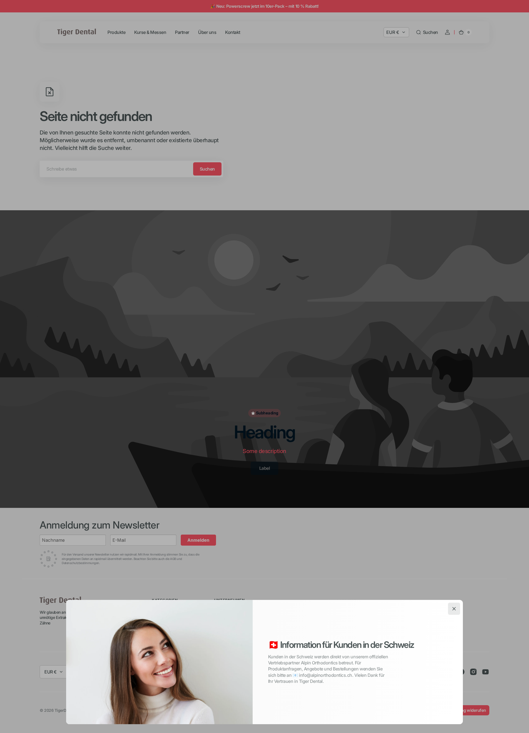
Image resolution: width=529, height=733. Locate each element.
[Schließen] (454, 609)
